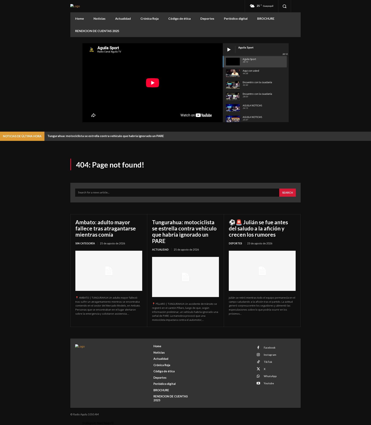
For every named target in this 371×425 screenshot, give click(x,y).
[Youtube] (258, 383)
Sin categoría (85, 243)
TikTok (268, 361)
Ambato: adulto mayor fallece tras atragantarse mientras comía (105, 228)
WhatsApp (270, 376)
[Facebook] (258, 347)
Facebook (269, 347)
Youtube (269, 383)
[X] (258, 369)
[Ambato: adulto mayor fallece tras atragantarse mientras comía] (108, 271)
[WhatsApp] (258, 376)
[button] (284, 6)
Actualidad (160, 249)
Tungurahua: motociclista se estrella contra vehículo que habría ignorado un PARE (105, 136)
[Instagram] (258, 354)
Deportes (235, 243)
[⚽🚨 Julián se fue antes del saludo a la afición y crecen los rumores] (262, 271)
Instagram (270, 354)
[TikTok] (258, 362)
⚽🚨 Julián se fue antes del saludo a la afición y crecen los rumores (258, 228)
